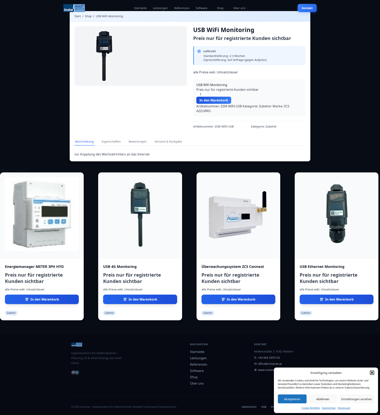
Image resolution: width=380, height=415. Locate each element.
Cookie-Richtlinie (311, 408)
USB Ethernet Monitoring (322, 266)
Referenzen (181, 8)
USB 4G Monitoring (120, 266)
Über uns (239, 8)
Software (201, 8)
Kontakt (307, 8)
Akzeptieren (292, 399)
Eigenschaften (111, 141)
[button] (372, 373)
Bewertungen (138, 141)
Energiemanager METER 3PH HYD (34, 266)
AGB (263, 406)
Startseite (140, 8)
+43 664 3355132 (269, 357)
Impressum (344, 408)
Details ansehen (42, 216)
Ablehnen (322, 399)
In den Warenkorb (214, 100)
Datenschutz (329, 408)
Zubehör (265, 106)
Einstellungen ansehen (356, 399)
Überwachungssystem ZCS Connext (232, 266)
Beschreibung (84, 141)
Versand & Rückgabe (168, 141)
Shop (220, 8)
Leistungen (160, 8)
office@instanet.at (270, 364)
